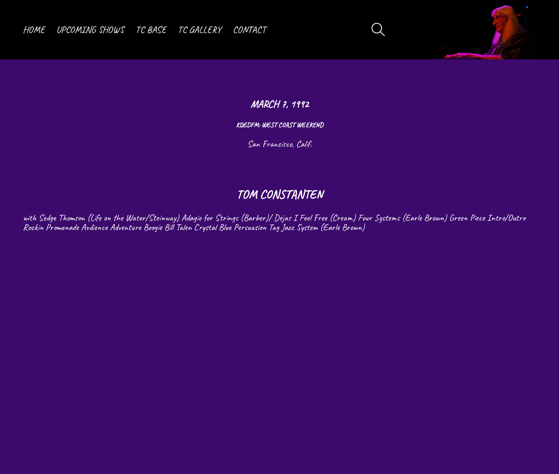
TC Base (150, 29)
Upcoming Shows (90, 29)
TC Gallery (199, 29)
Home (34, 29)
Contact (249, 29)
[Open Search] (378, 29)
